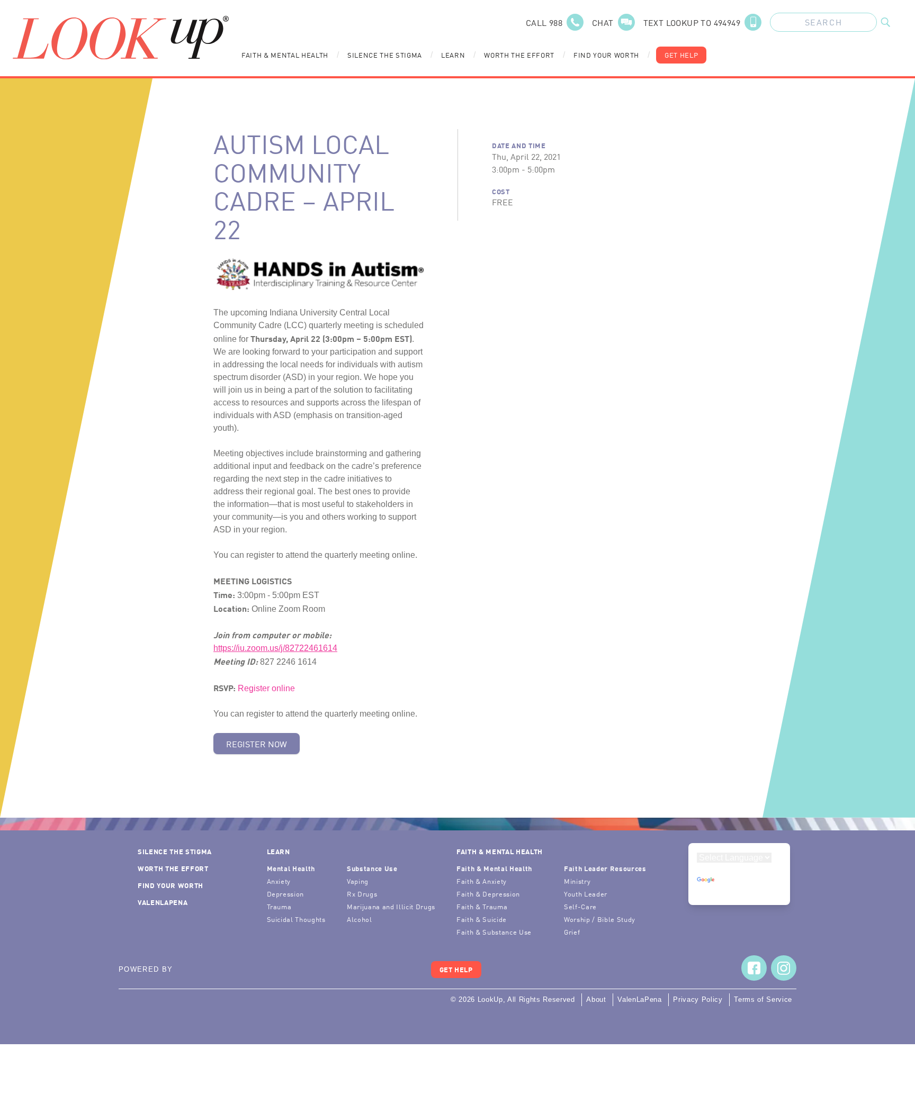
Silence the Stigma (384, 55)
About (596, 999)
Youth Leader (585, 894)
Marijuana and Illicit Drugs (391, 906)
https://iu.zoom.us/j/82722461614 (275, 648)
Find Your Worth (606, 55)
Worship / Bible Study (599, 919)
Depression (285, 894)
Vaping (358, 881)
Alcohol (359, 919)
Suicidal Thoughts (296, 919)
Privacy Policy (697, 999)
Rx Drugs (362, 894)
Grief (572, 932)
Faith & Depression (488, 894)
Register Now (256, 743)
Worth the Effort (519, 55)
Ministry (577, 881)
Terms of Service (763, 999)
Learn (453, 55)
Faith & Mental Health (284, 55)
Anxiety (279, 881)
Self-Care (580, 906)
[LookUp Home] (120, 37)
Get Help (681, 55)
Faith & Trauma (481, 906)
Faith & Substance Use (494, 932)
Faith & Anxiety (481, 881)
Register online (266, 688)
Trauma (279, 906)
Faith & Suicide (481, 919)
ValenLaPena (162, 902)
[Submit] (885, 22)
